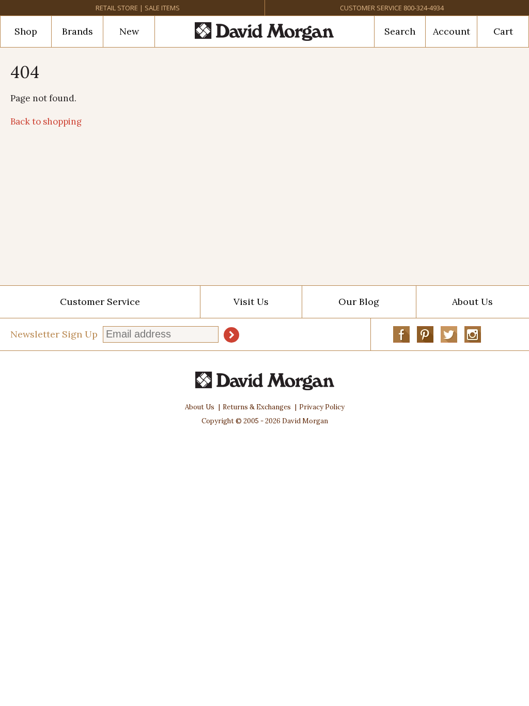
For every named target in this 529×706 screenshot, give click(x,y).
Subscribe (231, 335)
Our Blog (358, 302)
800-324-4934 (423, 7)
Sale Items (162, 7)
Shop (25, 31)
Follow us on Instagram (472, 334)
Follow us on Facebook (401, 334)
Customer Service (371, 7)
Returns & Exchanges (257, 407)
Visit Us (251, 302)
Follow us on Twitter (449, 334)
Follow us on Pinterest (425, 334)
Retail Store (117, 7)
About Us (199, 407)
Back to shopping (46, 121)
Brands (77, 31)
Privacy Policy (322, 407)
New (129, 31)
